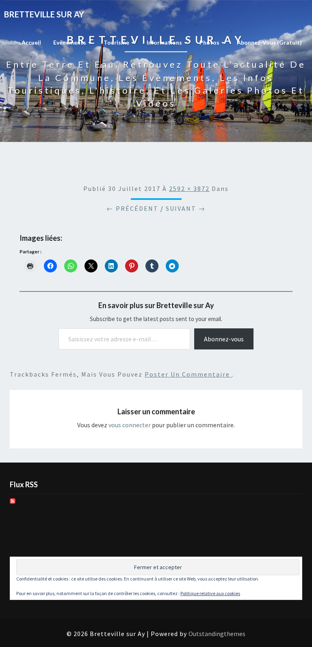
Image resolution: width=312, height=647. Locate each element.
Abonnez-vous (224, 339)
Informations (165, 42)
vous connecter (129, 425)
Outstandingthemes (216, 634)
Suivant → (186, 208)
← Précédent (132, 208)
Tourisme (117, 42)
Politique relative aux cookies (210, 593)
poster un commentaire (188, 374)
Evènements (70, 42)
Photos (210, 42)
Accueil (31, 42)
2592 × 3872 (189, 188)
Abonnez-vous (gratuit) (269, 42)
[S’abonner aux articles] (12, 503)
